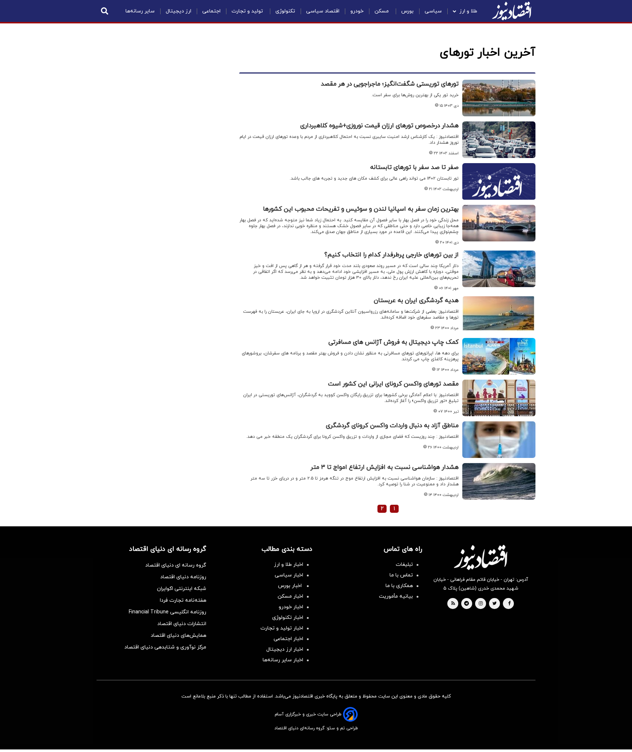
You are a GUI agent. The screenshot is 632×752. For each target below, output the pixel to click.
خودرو (357, 11)
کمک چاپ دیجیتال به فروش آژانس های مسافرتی (393, 342)
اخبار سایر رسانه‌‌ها (283, 660)
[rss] (453, 604)
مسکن (382, 11)
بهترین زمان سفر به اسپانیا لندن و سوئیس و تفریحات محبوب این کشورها (361, 209)
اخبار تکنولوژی (287, 617)
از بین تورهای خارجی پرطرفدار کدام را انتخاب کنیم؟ (391, 255)
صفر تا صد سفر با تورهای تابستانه (414, 167)
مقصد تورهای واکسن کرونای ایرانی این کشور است (393, 384)
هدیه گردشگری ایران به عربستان (416, 300)
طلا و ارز (468, 11)
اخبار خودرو (291, 607)
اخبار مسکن (290, 596)
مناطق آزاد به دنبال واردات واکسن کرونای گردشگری (392, 425)
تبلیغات (404, 564)
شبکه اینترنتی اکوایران (181, 588)
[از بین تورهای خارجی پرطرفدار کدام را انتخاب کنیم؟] (498, 269)
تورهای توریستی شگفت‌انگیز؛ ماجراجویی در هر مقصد (390, 84)
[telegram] (466, 604)
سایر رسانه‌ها (140, 11)
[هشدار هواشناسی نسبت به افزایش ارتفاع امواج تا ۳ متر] (498, 481)
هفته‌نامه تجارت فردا (183, 600)
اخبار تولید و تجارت (281, 628)
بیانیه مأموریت (396, 596)
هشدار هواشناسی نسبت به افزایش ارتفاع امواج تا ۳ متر (385, 467)
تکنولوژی (285, 11)
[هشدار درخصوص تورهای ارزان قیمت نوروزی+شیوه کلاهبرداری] (498, 139)
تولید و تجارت (248, 11)
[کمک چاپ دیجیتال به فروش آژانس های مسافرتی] (498, 356)
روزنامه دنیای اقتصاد (183, 577)
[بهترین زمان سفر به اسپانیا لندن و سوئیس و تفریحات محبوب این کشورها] (498, 223)
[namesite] (512, 10)
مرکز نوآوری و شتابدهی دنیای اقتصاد (165, 647)
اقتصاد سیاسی (322, 11)
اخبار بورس (290, 585)
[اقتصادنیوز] (480, 557)
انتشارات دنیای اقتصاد (181, 623)
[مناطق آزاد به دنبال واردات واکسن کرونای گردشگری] (498, 439)
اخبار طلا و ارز (288, 564)
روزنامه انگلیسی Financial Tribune (167, 612)
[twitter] (494, 604)
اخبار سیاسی (289, 575)
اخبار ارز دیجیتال (284, 649)
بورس (407, 11)
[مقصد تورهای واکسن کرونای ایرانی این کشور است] (498, 398)
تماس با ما (401, 575)
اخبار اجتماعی (288, 638)
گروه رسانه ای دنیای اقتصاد (175, 565)
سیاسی (433, 11)
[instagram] (481, 604)
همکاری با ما (399, 585)
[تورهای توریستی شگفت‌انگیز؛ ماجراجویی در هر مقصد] (498, 98)
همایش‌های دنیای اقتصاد (178, 635)
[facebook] (509, 604)
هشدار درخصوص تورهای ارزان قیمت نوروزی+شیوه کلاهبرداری (379, 125)
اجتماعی (211, 11)
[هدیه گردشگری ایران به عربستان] (498, 314)
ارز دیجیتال (178, 11)
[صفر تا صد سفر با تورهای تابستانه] (498, 190)
